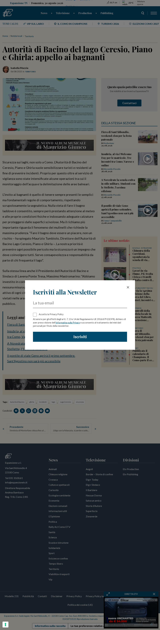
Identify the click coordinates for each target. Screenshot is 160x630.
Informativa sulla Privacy (68, 322)
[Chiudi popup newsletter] (128, 287)
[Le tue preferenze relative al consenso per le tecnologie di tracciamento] (5, 624)
